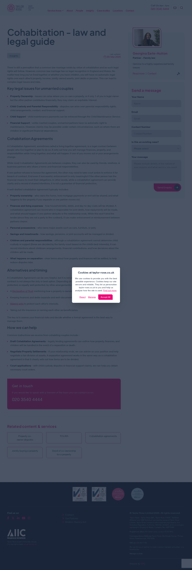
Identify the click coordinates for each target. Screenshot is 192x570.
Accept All (105, 297)
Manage (92, 297)
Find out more (109, 290)
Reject (83, 297)
